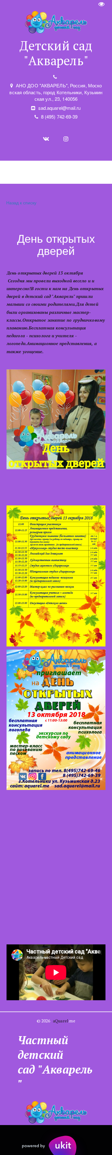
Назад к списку (21, 202)
